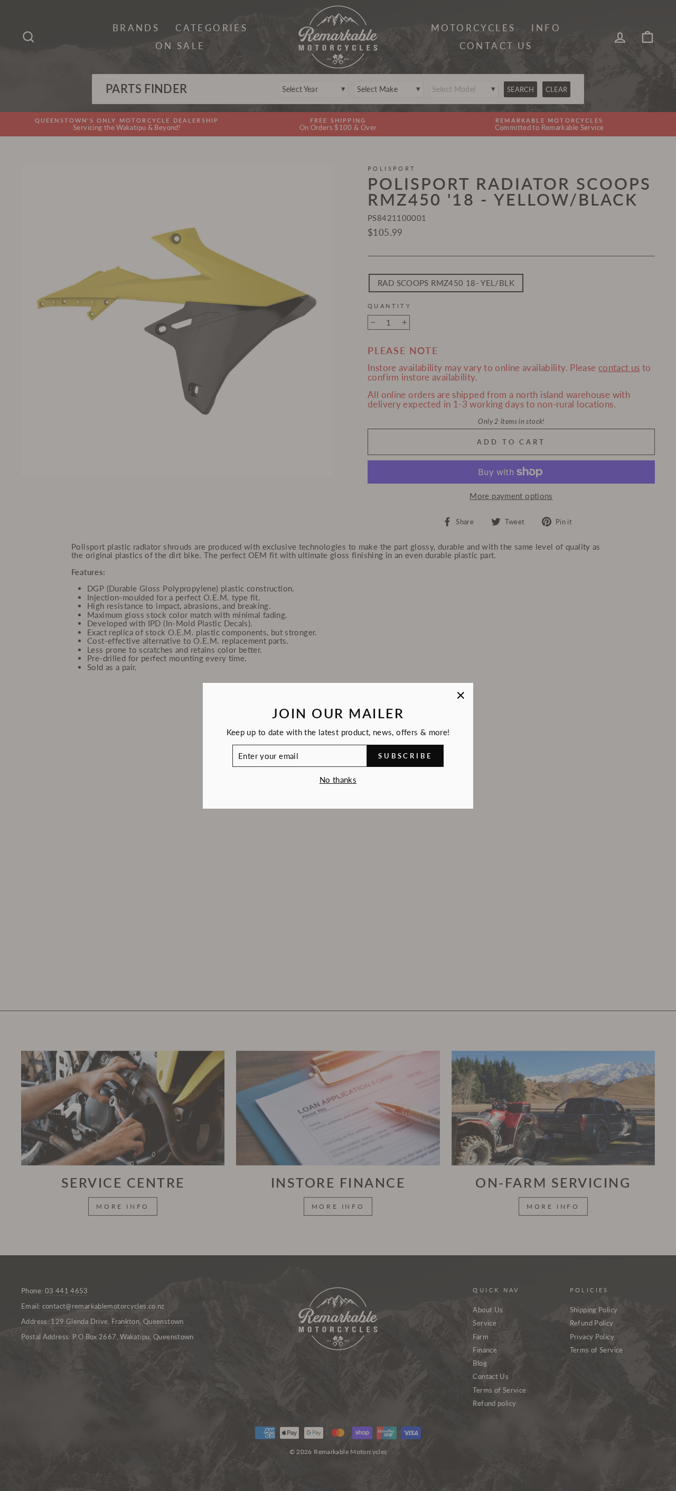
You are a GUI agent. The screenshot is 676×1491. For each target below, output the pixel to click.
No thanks (338, 779)
